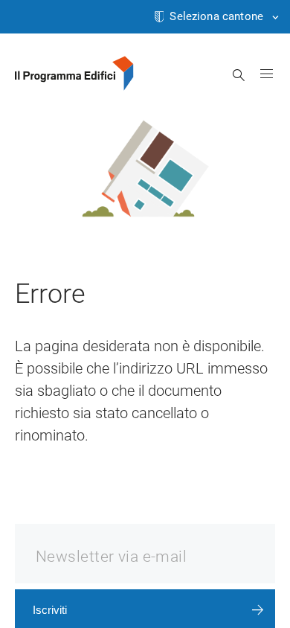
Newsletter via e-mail (111, 556)
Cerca (239, 75)
